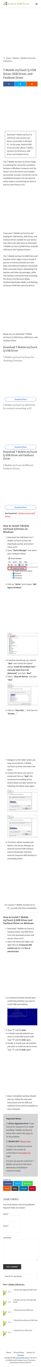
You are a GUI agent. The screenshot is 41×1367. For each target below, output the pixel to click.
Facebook (8, 1183)
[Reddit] (32, 84)
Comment (7, 1237)
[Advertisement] (20, 35)
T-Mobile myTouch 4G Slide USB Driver (24, 1301)
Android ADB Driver (22, 1358)
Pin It (32, 1188)
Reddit (7, 1188)
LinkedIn (24, 1188)
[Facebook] (9, 84)
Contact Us (25, 1153)
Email (6, 1226)
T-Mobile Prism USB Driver (22, 1330)
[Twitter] (20, 84)
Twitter (17, 1183)
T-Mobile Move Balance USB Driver (25, 1320)
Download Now (21, 399)
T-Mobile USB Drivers (16, 1284)
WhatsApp (27, 1183)
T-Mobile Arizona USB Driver (23, 1310)
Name (6, 1214)
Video (28, 1133)
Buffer (15, 1188)
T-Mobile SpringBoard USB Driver (25, 1290)
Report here (25, 1141)
